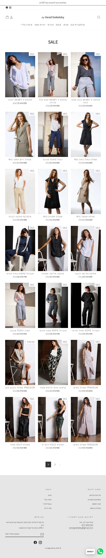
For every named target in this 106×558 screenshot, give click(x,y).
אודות (51, 24)
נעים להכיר (47, 503)
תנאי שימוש (96, 503)
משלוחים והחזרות (94, 499)
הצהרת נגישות (95, 508)
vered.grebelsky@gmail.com (81, 527)
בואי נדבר (48, 508)
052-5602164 (87, 525)
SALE (59, 24)
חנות (66, 24)
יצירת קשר (40, 24)
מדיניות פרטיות (95, 495)
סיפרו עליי (27, 24)
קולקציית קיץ (78, 24)
